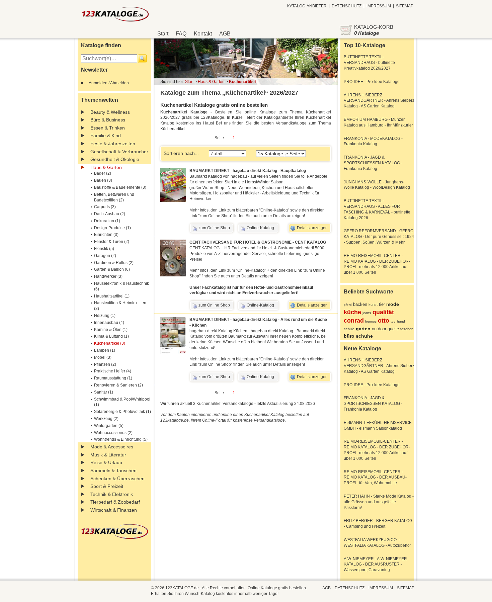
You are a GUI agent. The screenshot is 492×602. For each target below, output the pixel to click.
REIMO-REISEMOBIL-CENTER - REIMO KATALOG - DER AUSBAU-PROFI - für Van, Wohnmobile (375, 477)
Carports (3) (105, 206)
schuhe (364, 336)
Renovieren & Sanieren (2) (118, 385)
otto (383, 320)
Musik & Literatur (108, 454)
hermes (371, 321)
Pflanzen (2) (105, 364)
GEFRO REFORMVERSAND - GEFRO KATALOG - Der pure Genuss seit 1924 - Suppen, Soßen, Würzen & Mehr (379, 237)
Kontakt (203, 33)
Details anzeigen (312, 228)
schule (349, 329)
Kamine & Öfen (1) (111, 329)
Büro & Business (107, 119)
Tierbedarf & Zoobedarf (115, 502)
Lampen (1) (104, 350)
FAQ (181, 33)
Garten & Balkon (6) (112, 269)
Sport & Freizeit (106, 486)
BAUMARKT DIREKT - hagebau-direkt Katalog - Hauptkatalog (247, 170)
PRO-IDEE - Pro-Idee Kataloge (372, 81)
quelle (393, 328)
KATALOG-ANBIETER (307, 6)
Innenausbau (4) (109, 322)
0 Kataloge (366, 33)
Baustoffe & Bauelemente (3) (120, 187)
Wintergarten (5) (109, 425)
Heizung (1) (104, 315)
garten (363, 328)
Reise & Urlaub (106, 462)
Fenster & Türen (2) (111, 241)
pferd (348, 305)
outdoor (379, 328)
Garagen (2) (105, 255)
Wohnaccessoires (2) (113, 432)
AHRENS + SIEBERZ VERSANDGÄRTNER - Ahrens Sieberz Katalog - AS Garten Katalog (379, 101)
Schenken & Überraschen (117, 478)
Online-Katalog (260, 228)
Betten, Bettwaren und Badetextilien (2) (114, 197)
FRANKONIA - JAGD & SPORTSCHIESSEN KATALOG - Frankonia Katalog (373, 163)
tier (382, 304)
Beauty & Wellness (110, 112)
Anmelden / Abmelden (109, 83)
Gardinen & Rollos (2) (114, 262)
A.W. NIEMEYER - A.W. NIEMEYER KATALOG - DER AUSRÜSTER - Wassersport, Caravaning (375, 564)
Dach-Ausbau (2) (109, 213)
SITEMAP (404, 6)
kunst (373, 305)
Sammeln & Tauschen (113, 470)
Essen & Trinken (107, 128)
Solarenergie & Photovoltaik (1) (122, 411)
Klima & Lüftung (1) (111, 336)
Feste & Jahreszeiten (112, 143)
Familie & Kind (105, 135)
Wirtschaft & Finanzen (113, 510)
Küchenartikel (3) (109, 343)
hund (401, 321)
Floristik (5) (104, 248)
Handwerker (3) (108, 276)
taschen (406, 329)
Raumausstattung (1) (113, 378)
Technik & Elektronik (111, 494)
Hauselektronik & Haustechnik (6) (121, 286)
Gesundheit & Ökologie (114, 159)
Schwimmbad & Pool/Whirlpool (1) (122, 402)
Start (162, 33)
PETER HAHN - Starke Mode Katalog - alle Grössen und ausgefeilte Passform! (379, 502)
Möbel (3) (102, 357)
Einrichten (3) (106, 234)
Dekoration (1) (107, 221)
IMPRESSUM (378, 6)
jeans (366, 313)
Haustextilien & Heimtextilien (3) (120, 305)
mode (392, 304)
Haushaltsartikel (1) (112, 296)
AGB (225, 33)
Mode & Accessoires (111, 446)
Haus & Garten (106, 167)
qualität (383, 312)
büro (349, 336)
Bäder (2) (102, 173)
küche (352, 312)
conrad (354, 320)
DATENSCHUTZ (346, 6)
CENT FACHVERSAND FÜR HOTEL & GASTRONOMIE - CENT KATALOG (257, 242)
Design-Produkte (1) (112, 228)
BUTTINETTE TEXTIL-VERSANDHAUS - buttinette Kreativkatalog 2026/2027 (369, 63)
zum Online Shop (214, 228)
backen (360, 304)
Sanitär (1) (103, 392)
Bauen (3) (103, 180)
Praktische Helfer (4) (112, 371)
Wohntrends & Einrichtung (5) (121, 439)
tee (393, 321)
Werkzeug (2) (106, 418)
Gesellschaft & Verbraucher (119, 151)
